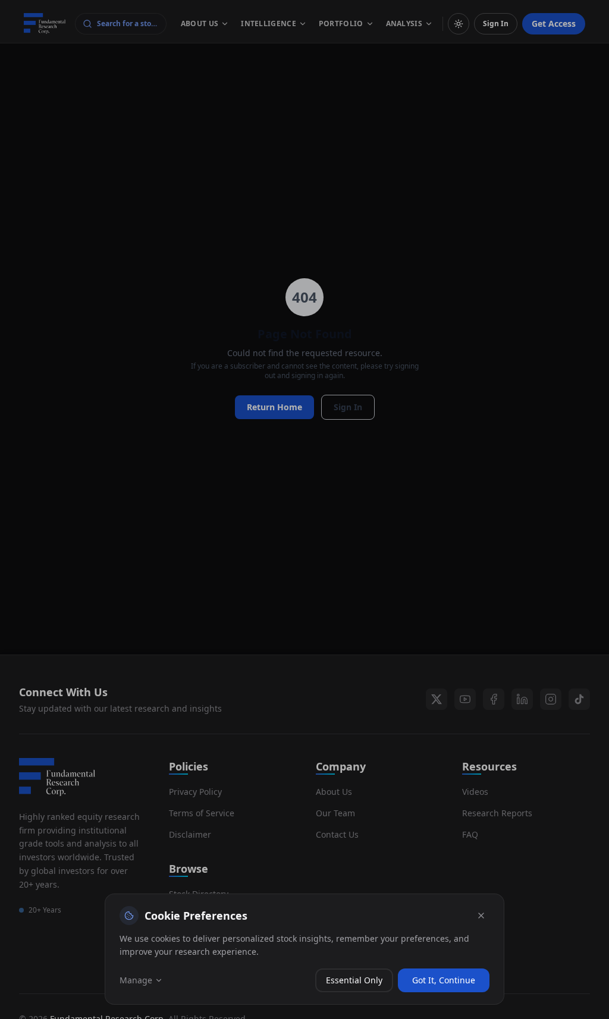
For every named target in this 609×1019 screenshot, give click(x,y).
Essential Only (354, 980)
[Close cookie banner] (481, 915)
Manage (136, 980)
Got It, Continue (443, 980)
